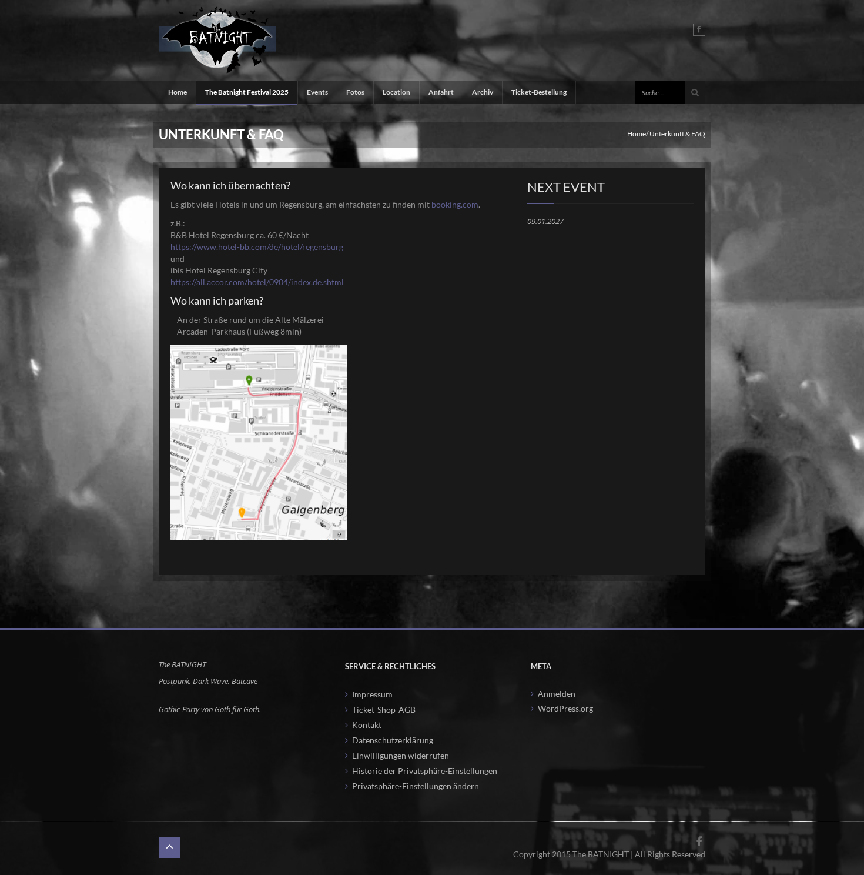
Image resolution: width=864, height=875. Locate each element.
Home (177, 92)
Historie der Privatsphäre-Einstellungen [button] (424, 771)
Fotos (355, 92)
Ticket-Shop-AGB (384, 709)
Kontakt (366, 725)
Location (396, 92)
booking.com (454, 204)
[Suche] (695, 92)
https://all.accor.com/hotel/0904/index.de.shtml (257, 282)
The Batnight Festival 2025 (247, 92)
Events (317, 92)
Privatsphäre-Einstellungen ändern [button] (415, 786)
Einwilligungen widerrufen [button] (400, 755)
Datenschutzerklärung (392, 740)
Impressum (372, 694)
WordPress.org (565, 708)
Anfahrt (441, 92)
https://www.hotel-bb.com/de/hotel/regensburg (256, 247)
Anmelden (556, 694)
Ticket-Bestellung (539, 92)
